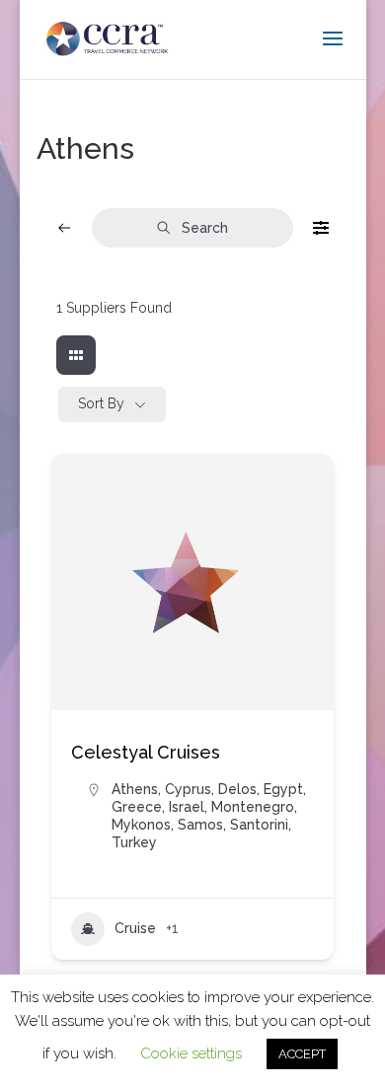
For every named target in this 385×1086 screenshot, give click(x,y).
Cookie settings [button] (191, 1053)
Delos (237, 789)
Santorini (259, 825)
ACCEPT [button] (302, 1054)
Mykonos (141, 825)
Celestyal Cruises (145, 752)
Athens (135, 789)
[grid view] (76, 355)
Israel (186, 807)
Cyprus (188, 789)
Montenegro (252, 807)
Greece (137, 807)
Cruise (135, 928)
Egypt (283, 789)
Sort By (101, 403)
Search (205, 228)
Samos (200, 825)
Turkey (134, 842)
